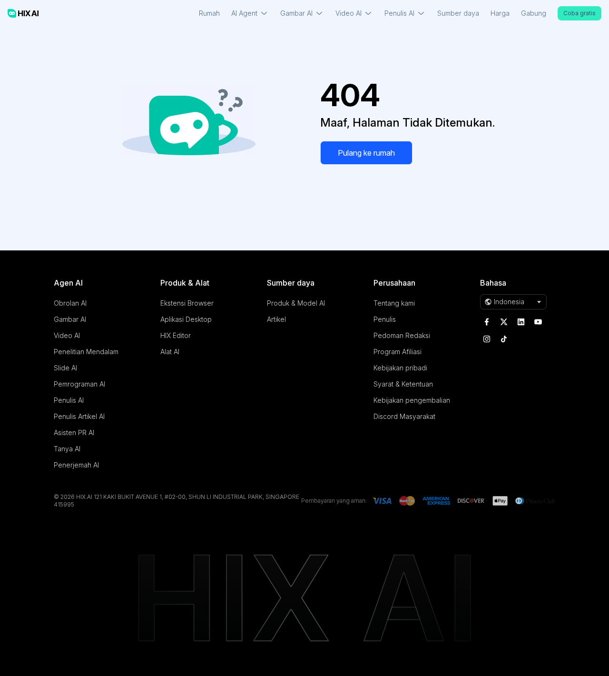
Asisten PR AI (74, 432)
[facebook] (486, 322)
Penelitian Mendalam (86, 352)
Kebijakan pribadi (400, 368)
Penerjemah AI (76, 465)
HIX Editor (175, 335)
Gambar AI (70, 319)
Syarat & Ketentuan (403, 384)
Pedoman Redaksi (401, 335)
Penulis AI (69, 400)
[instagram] (486, 339)
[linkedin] (521, 322)
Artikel (276, 319)
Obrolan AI (70, 303)
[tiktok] (504, 339)
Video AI (67, 335)
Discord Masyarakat (404, 416)
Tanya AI (67, 449)
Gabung (533, 13)
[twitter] (504, 322)
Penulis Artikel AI (79, 416)
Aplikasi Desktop (186, 319)
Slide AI (65, 368)
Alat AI (169, 352)
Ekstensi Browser (187, 303)
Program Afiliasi (397, 352)
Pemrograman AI (79, 384)
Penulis (384, 319)
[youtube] (538, 322)
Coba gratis (579, 13)
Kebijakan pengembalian (411, 400)
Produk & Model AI (296, 303)
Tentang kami (394, 303)
